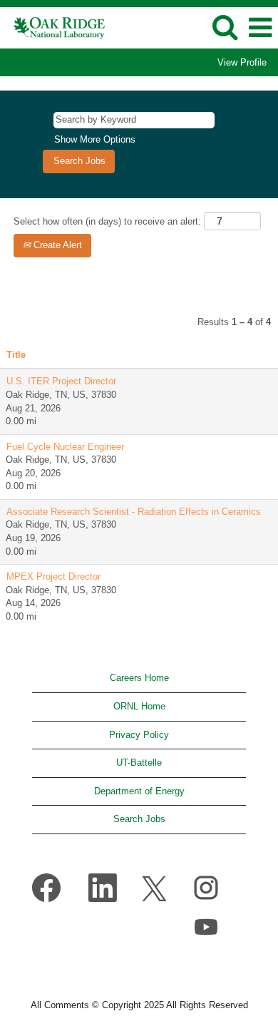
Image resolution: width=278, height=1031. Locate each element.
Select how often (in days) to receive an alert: (107, 221)
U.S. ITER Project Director (61, 381)
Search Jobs (139, 819)
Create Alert (56, 245)
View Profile (242, 62)
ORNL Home (139, 706)
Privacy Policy (139, 734)
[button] (260, 27)
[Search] (224, 26)
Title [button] (16, 354)
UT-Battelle (139, 762)
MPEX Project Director (53, 576)
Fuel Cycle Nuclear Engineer (65, 446)
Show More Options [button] (94, 139)
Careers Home (139, 677)
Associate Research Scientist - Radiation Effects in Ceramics (133, 511)
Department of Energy (139, 791)
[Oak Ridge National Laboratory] (54, 27)
